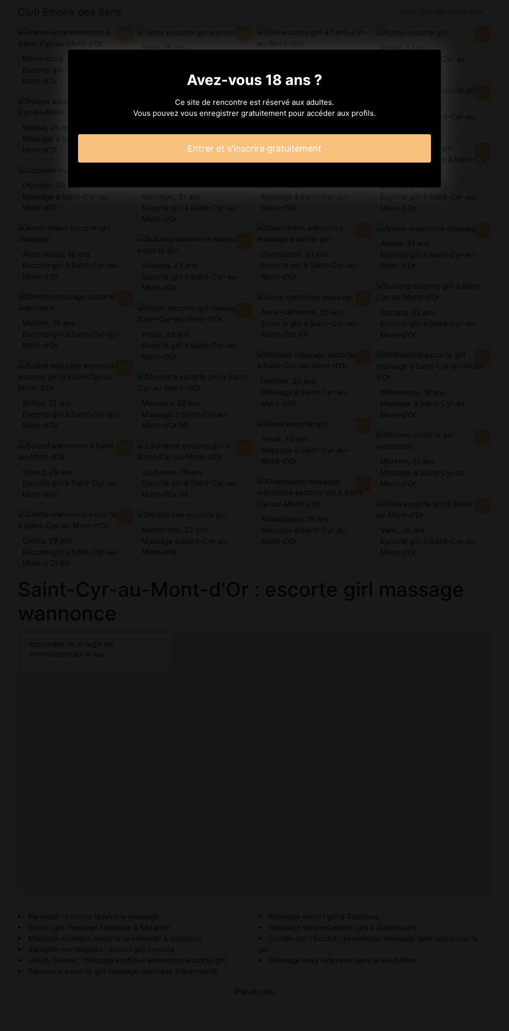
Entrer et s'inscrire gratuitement (254, 148)
